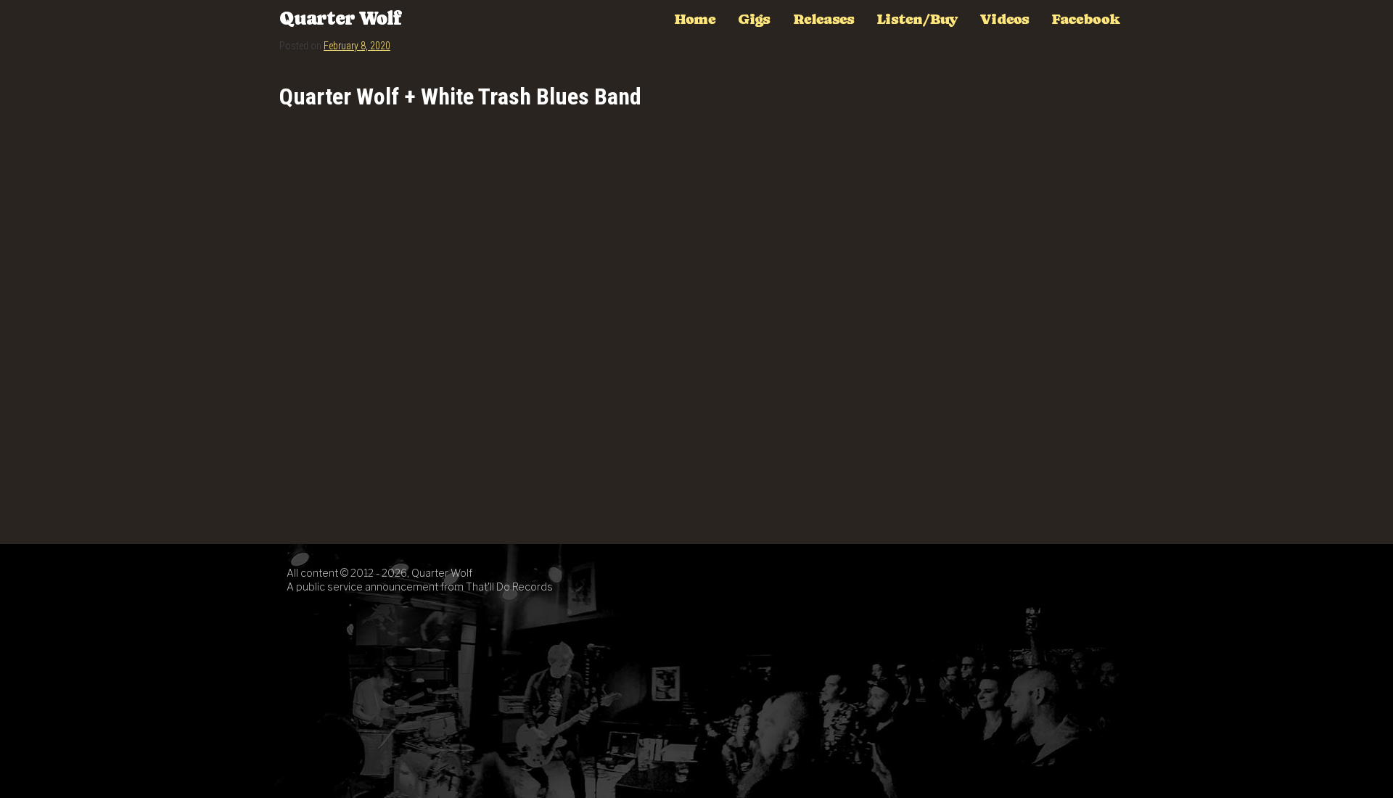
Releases (824, 19)
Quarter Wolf (340, 18)
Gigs (754, 19)
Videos (1004, 19)
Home (694, 19)
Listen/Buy (916, 19)
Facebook (1085, 19)
